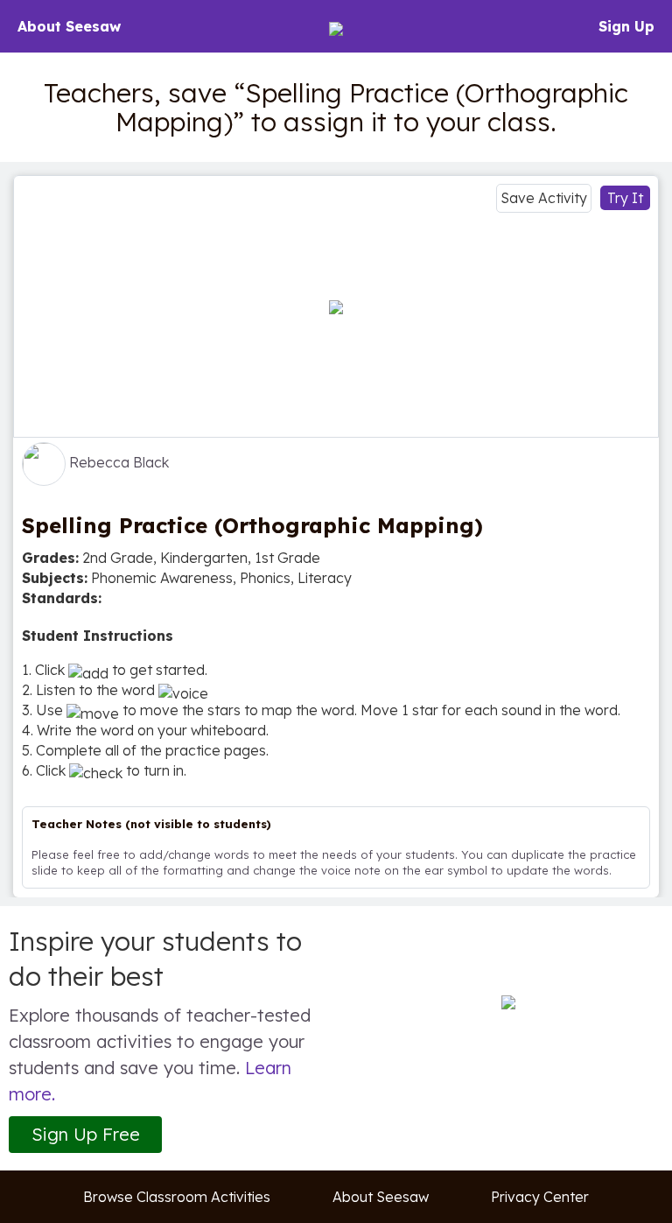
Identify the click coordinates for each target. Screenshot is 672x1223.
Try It (625, 198)
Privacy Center (540, 1196)
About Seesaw (69, 26)
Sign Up (626, 26)
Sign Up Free (86, 1134)
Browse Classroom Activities (176, 1196)
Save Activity (543, 198)
